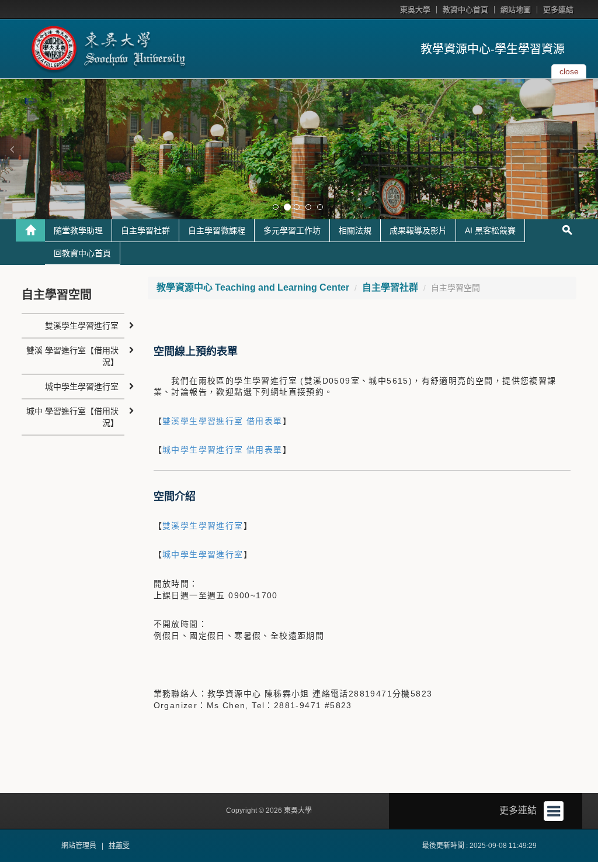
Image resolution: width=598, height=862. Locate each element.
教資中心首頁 (465, 9)
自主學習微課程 (216, 230)
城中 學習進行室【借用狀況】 (72, 416)
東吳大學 (415, 9)
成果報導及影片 (418, 230)
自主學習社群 (145, 230)
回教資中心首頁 (82, 253)
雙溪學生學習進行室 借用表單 (222, 421)
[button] (11, 149)
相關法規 (355, 230)
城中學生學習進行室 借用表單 (222, 449)
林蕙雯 (119, 846)
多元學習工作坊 (292, 230)
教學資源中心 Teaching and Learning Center (253, 287)
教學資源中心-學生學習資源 (492, 49)
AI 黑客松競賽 (490, 230)
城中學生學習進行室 (203, 554)
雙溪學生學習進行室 (203, 525)
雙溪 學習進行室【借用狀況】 (72, 356)
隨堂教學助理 (78, 230)
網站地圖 (515, 9)
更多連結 (558, 9)
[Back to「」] (30, 230)
